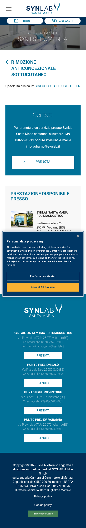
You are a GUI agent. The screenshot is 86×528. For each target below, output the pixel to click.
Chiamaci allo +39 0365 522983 (43, 374)
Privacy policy (43, 496)
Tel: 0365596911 (63, 20)
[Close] (78, 236)
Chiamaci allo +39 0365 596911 (43, 342)
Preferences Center (43, 513)
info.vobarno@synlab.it (43, 146)
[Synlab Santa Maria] (43, 13)
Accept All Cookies (43, 287)
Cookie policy (43, 505)
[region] (43, 264)
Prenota (26, 20)
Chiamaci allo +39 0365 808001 (43, 401)
